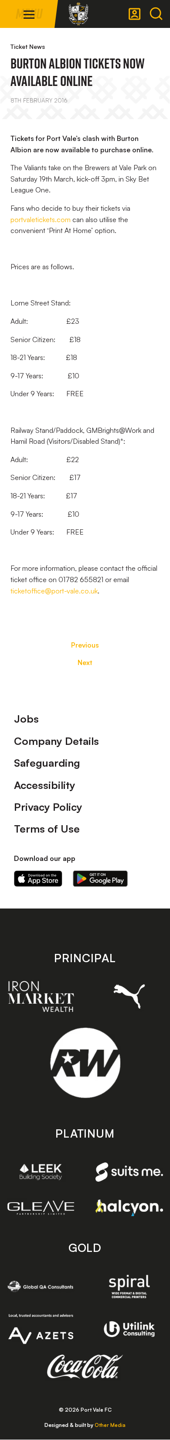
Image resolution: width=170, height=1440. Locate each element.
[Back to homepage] (78, 14)
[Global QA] (41, 1286)
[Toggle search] (156, 14)
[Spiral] (129, 1286)
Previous (85, 645)
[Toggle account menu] (134, 14)
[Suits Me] (129, 1172)
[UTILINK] (129, 1329)
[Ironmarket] (41, 996)
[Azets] (41, 1329)
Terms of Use (47, 828)
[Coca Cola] (85, 1366)
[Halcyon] (129, 1208)
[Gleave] (41, 1207)
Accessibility (44, 785)
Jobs (26, 718)
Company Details (56, 740)
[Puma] (129, 996)
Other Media (110, 1425)
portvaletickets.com (40, 219)
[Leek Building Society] (41, 1172)
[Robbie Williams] (85, 1062)
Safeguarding (47, 762)
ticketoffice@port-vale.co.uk (54, 590)
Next (85, 662)
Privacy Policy (48, 806)
